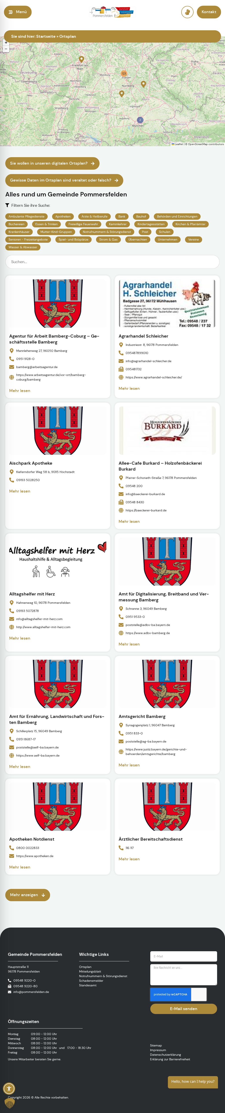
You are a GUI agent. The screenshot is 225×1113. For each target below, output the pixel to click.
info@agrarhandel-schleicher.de (148, 361)
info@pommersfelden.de (31, 992)
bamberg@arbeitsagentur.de (37, 367)
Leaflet (178, 144)
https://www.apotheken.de (34, 856)
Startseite (46, 36)
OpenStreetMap (198, 144)
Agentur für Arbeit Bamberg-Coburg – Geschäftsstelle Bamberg (54, 339)
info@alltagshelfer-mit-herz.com (39, 619)
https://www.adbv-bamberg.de (148, 633)
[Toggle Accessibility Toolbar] (9, 1088)
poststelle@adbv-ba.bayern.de (148, 625)
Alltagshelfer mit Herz (32, 594)
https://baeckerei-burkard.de (146, 510)
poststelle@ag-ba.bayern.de (146, 741)
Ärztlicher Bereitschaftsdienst (151, 839)
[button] (81, 59)
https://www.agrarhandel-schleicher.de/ (154, 377)
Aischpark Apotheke (30, 463)
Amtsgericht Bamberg (142, 716)
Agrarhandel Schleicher (143, 336)
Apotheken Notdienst (31, 839)
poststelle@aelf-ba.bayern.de (37, 747)
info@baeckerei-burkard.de (145, 494)
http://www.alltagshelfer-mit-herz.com (43, 627)
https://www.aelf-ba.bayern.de (38, 755)
